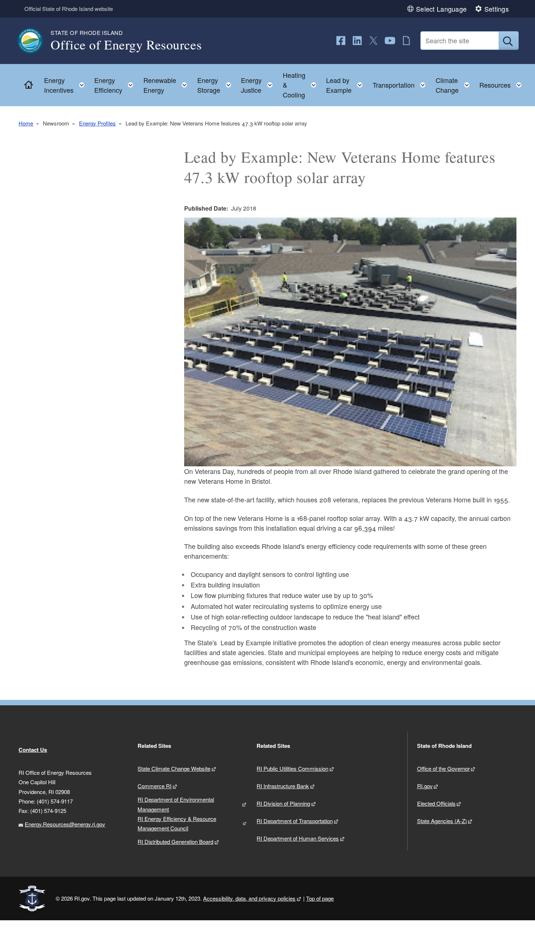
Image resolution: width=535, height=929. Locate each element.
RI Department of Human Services (298, 838)
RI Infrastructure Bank (283, 786)
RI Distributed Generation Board (175, 841)
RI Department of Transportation (295, 821)
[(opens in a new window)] (341, 40)
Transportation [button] (401, 83)
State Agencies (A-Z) (442, 821)
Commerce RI (154, 786)
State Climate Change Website (174, 768)
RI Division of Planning (283, 803)
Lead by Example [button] (346, 85)
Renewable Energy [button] (167, 85)
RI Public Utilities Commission (292, 768)
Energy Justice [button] (259, 85)
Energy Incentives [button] (66, 85)
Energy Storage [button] (216, 85)
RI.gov (425, 786)
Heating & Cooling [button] (302, 84)
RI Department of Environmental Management (176, 804)
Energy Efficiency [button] (116, 85)
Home (26, 123)
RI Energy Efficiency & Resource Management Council (177, 823)
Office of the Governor (443, 768)
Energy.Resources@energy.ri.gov (65, 824)
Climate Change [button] (455, 85)
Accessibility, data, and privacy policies (249, 898)
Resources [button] (502, 83)
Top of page (320, 898)
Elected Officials (436, 803)
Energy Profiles (97, 123)
